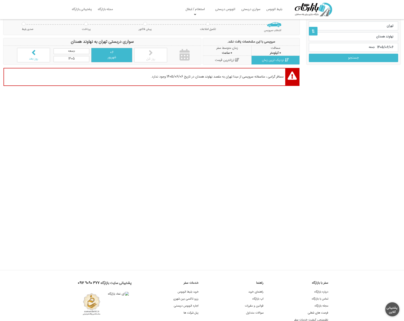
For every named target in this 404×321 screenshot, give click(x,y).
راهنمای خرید (255, 291)
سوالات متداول (254, 312)
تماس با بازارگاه (320, 298)
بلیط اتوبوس (274, 9)
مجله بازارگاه (105, 9)
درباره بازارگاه (321, 291)
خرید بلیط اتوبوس (188, 291)
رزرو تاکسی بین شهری (185, 298)
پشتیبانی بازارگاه (82, 9)
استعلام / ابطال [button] (195, 9)
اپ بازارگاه (257, 298)
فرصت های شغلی (318, 312)
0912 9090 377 (89, 283)
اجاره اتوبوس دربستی (186, 305)
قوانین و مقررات (254, 305)
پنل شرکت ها (191, 312)
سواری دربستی (250, 9)
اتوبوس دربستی (225, 9)
